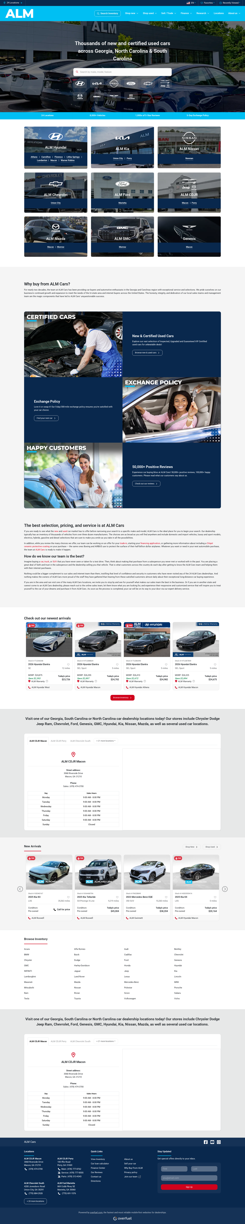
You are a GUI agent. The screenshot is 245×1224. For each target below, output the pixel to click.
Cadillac (128, 954)
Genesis (178, 960)
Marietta (122, 203)
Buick (76, 954)
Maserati (28, 982)
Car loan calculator (100, 1163)
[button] (14, 3)
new (56, 531)
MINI (176, 982)
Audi (126, 949)
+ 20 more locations (35, 1201)
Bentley (177, 949)
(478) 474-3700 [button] (36, 1169)
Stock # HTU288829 (85, 661)
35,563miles (64, 901)
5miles (115, 668)
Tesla (26, 998)
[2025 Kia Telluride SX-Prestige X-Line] (98, 872)
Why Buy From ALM (133, 1168)
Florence (59, 157)
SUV (55, 561)
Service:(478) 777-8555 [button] (72, 1172)
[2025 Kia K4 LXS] (49, 872)
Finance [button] (185, 13)
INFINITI (28, 971)
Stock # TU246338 (35, 661)
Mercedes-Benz (131, 982)
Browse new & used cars (145, 352)
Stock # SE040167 (35, 893)
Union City (118, 158)
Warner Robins (68, 160)
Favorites (208, 3)
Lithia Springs (73, 157)
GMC (26, 965)
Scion (127, 993)
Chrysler (28, 960)
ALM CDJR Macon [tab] (38, 741)
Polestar (128, 987)
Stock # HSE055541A (183, 893)
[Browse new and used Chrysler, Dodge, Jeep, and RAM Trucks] (165, 83)
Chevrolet (178, 954)
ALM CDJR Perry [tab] (58, 741)
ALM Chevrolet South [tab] (80, 741)
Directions (96, 1181)
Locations (219, 13)
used (65, 531)
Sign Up (189, 1187)
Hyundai (178, 965)
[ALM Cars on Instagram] (217, 1141)
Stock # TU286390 (133, 661)
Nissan (77, 987)
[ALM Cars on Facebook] (204, 1141)
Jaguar (77, 971)
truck (46, 561)
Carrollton (46, 157)
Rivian (77, 993)
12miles (66, 668)
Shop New (189, 847)
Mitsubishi (29, 987)
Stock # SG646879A (85, 893)
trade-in (123, 543)
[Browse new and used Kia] (97, 83)
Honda (127, 965)
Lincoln (177, 976)
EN (192, 3)
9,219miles (113, 901)
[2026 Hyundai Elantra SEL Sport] (98, 639)
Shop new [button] (130, 13)
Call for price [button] (63, 909)
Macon (53, 160)
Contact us (96, 1176)
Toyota (77, 998)
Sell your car (130, 1163)
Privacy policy (130, 1172)
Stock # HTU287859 (183, 661)
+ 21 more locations (105, 741)
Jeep (126, 971)
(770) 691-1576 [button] (69, 1193)
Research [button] (201, 13)
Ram (26, 993)
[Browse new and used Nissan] (114, 83)
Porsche (178, 987)
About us (128, 1159)
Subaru (177, 993)
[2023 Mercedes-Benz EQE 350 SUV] (147, 872)
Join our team (130, 1176)
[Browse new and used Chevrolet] (148, 83)
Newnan (189, 158)
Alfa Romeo (79, 949)
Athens (34, 157)
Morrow (60, 247)
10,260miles (162, 901)
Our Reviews (97, 1172)
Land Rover (79, 976)
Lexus (127, 976)
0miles (213, 901)
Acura (27, 949)
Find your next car (44, 418)
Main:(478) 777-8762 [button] (71, 1169)
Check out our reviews (144, 483)
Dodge (77, 960)
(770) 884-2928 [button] (36, 1193)
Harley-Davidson (82, 965)
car (42, 561)
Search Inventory (109, 13)
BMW (26, 954)
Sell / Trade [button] (167, 13)
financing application (150, 543)
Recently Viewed (230, 3)
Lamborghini (30, 976)
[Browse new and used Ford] (131, 83)
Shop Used (210, 847)
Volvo (177, 998)
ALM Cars (40, 549)
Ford (126, 960)
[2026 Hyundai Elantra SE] (49, 639)
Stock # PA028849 (133, 893)
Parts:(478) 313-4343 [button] (71, 1176)
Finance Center (98, 1168)
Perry (129, 158)
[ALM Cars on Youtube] (211, 1141)
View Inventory (98, 1159)
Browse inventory (120, 697)
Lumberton (42, 160)
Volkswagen (130, 998)
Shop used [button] (148, 13)
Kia (175, 971)
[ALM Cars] (19, 13)
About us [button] (232, 13)
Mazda (77, 982)
